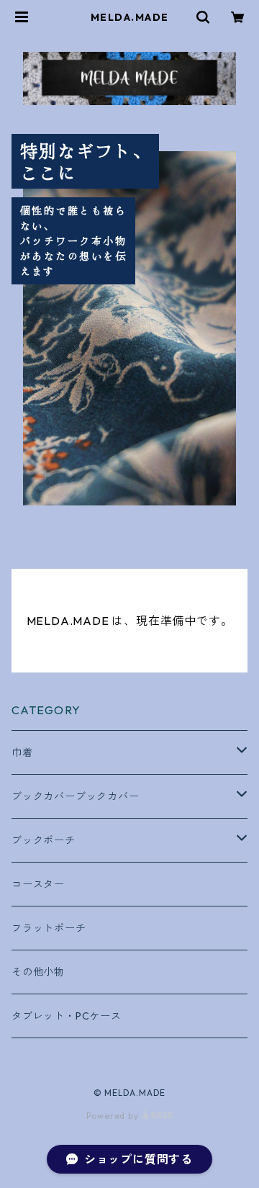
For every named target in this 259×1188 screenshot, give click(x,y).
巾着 (22, 752)
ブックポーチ (44, 840)
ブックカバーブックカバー (76, 796)
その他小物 (38, 972)
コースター (38, 884)
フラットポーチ (49, 928)
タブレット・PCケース (67, 1015)
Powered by (114, 1115)
